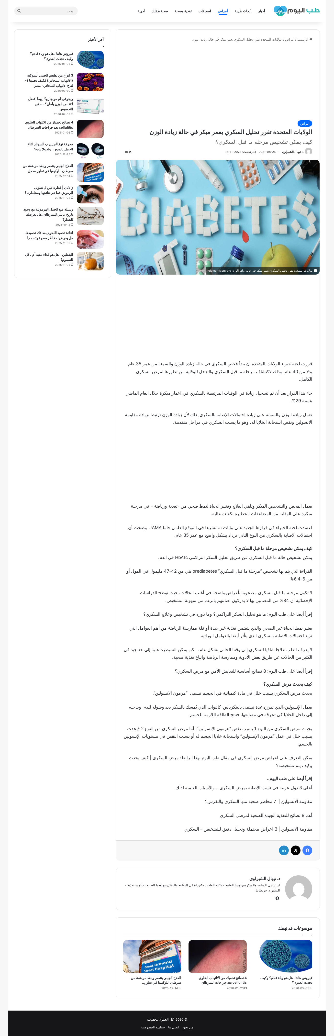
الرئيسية (303, 39)
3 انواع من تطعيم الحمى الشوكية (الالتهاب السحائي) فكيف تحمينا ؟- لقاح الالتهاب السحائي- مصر (49, 80)
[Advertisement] (217, 81)
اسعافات (205, 11)
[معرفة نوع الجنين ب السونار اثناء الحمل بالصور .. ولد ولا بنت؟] (90, 151)
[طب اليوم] (296, 11)
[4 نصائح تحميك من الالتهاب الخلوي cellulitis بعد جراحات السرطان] (218, 956)
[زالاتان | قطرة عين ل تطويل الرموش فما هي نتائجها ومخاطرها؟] (90, 194)
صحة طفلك (160, 11)
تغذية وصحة (183, 11)
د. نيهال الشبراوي (292, 152)
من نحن (188, 1027)
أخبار (261, 11)
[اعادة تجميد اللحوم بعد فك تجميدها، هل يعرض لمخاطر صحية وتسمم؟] (90, 239)
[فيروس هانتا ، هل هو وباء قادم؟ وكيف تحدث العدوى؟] (283, 956)
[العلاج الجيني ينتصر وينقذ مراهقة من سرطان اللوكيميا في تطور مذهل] (152, 956)
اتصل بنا (173, 1027)
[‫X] (296, 850)
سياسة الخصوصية (153, 1027)
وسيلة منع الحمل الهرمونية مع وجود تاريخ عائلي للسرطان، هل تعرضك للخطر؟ (48, 214)
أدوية (141, 11)
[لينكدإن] (284, 850)
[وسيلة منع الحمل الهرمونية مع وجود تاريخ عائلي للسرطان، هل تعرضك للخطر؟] (90, 216)
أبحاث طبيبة (243, 11)
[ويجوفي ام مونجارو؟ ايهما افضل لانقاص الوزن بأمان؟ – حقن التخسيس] (90, 105)
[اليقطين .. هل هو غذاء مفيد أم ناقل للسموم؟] (90, 261)
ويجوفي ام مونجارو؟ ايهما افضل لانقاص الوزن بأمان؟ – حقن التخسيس (50, 104)
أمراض (223, 11)
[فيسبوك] (307, 850)
